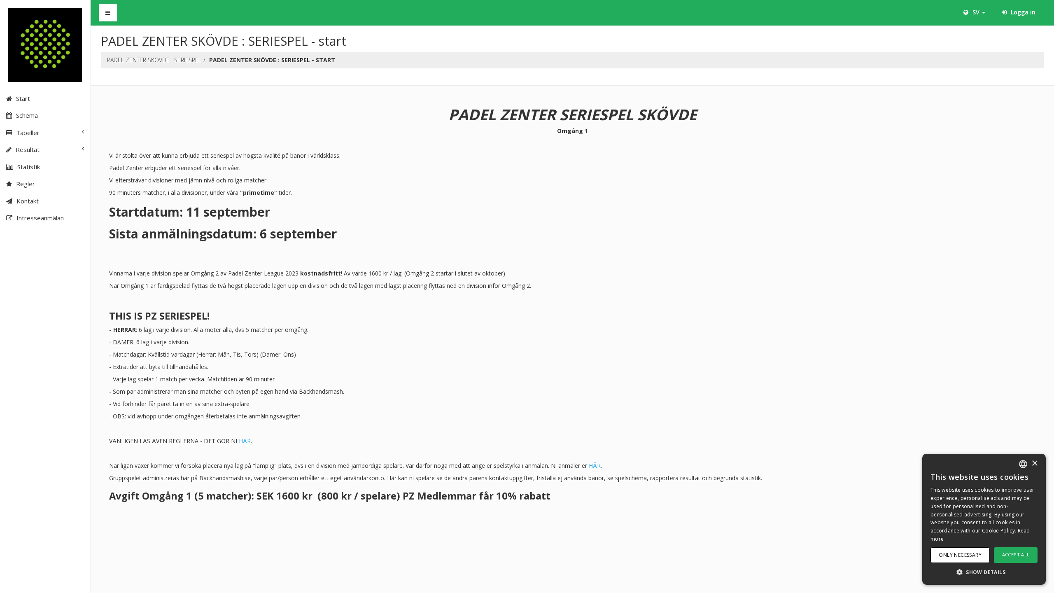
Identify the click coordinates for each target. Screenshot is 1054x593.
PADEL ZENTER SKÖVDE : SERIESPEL (154, 60)
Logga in (1022, 12)
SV (976, 12)
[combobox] (1023, 464)
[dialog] (984, 519)
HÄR (245, 441)
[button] (984, 572)
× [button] (1034, 463)
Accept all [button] (1016, 554)
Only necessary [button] (960, 554)
